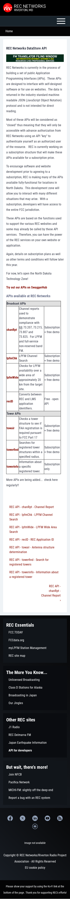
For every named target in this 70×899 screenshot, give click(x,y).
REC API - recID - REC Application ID (31, 539)
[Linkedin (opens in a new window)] (35, 818)
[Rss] (60, 818)
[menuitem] (35, 632)
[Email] (35, 826)
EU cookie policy (35, 867)
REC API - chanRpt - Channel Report (31, 507)
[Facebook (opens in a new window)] (10, 818)
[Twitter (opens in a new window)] (22, 818)
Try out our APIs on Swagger (24, 287)
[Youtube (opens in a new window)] (47, 818)
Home (9, 31)
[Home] (25, 8)
